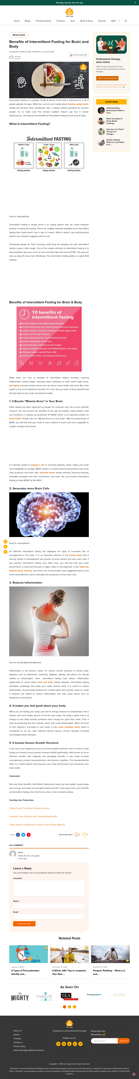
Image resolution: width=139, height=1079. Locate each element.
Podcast (102, 20)
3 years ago (22, 858)
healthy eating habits (78, 104)
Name (16, 901)
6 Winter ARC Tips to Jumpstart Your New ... (69, 972)
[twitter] (5, 547)
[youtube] (75, 1044)
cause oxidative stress (69, 727)
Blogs (27, 20)
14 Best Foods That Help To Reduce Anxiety (29, 808)
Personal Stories (43, 20)
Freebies (61, 20)
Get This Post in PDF (80, 55)
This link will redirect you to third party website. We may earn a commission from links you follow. (111, 86)
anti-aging (14, 385)
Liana (20, 852)
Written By (18, 57)
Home (17, 20)
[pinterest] (5, 552)
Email (16, 912)
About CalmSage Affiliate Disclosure (29, 1050)
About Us (18, 1030)
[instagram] (64, 1044)
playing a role (38, 464)
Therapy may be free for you (69, 2)
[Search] (125, 21)
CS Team (17, 59)
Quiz (72, 20)
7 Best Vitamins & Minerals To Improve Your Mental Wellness (37, 824)
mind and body (45, 682)
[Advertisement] (49, 199)
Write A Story (86, 20)
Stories (16, 1034)
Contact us (18, 1042)
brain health (15, 418)
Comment (18, 878)
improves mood (47, 472)
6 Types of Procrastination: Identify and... (25, 972)
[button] (64, 1007)
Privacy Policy (19, 1046)
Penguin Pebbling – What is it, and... (109, 972)
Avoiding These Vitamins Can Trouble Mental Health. (33, 816)
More (113, 20)
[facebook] (5, 542)
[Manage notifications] (134, 1074)
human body (75, 555)
